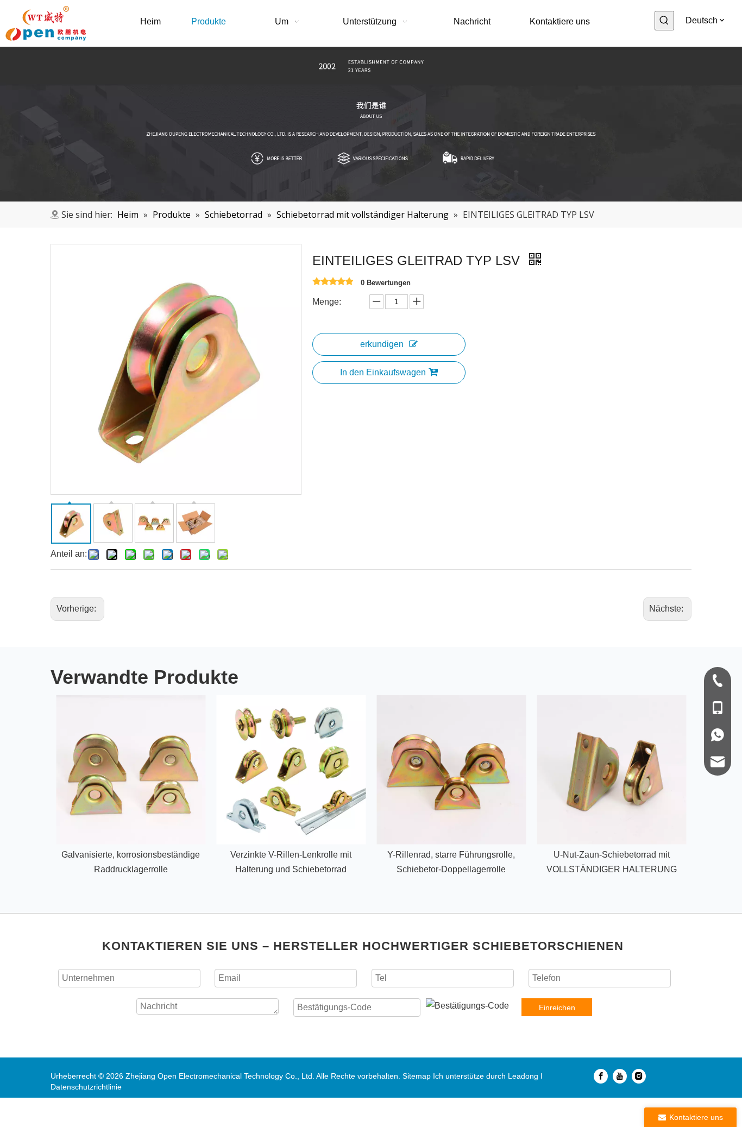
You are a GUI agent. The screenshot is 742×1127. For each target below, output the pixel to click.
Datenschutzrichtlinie (86, 1086)
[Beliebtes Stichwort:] (664, 20)
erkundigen (382, 344)
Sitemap (417, 1076)
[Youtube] (620, 1076)
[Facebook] (601, 1076)
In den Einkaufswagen (383, 372)
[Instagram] (639, 1076)
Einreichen (557, 1007)
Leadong (523, 1076)
